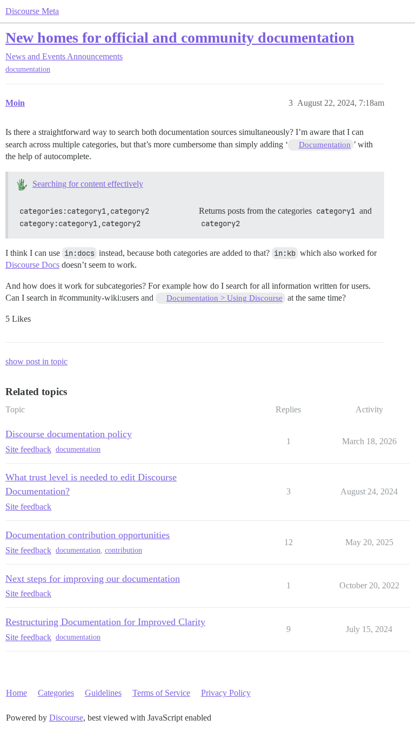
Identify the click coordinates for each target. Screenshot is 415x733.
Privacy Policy (226, 692)
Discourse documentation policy (68, 434)
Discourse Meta (32, 11)
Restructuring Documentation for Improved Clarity (105, 621)
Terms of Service (161, 692)
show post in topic (36, 361)
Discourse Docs (32, 264)
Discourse (66, 717)
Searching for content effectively (87, 183)
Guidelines (103, 692)
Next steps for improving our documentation (92, 578)
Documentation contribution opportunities (87, 535)
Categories (56, 692)
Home (16, 692)
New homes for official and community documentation (179, 37)
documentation (27, 69)
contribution (123, 550)
